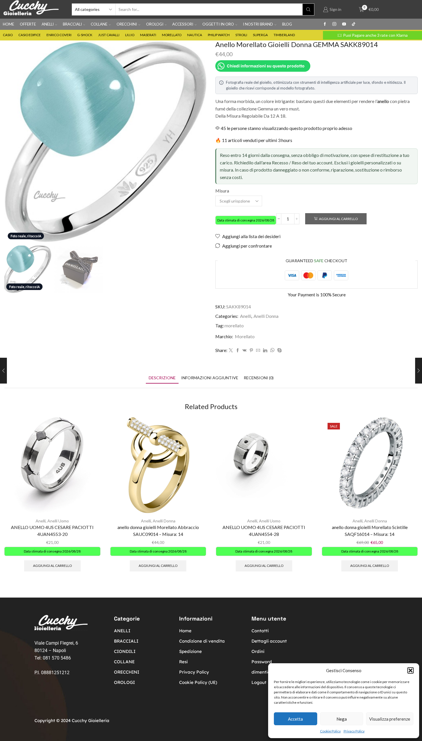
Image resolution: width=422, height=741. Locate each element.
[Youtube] (344, 24)
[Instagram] (334, 24)
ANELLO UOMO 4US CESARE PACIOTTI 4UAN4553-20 (52, 530)
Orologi (154, 24)
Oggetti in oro (218, 24)
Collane (99, 24)
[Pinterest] (251, 350)
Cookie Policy (330, 731)
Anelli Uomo (58, 520)
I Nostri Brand (258, 24)
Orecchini (127, 24)
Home (8, 24)
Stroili (241, 35)
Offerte (28, 24)
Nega (341, 718)
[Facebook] (325, 24)
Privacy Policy (354, 731)
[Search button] (308, 9)
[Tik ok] (353, 24)
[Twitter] (230, 350)
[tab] (162, 377)
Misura (222, 190)
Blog (287, 24)
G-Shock (84, 35)
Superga (260, 35)
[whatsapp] (272, 350)
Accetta (295, 718)
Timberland (284, 35)
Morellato (171, 35)
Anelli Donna (265, 316)
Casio (8, 35)
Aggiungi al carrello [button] (52, 565)
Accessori (182, 24)
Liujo (129, 35)
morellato (234, 325)
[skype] (279, 350)
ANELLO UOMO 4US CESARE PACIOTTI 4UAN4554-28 (263, 530)
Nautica (194, 35)
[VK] (244, 350)
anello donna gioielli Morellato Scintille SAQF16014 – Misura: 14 (370, 530)
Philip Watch (219, 35)
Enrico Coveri (59, 35)
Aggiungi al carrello (338, 219)
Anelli (48, 24)
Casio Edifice (29, 35)
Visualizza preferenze (389, 718)
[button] (410, 670)
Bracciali (72, 24)
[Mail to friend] (258, 350)
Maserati (148, 35)
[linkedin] (265, 350)
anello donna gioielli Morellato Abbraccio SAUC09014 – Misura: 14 (158, 530)
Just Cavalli (108, 35)
